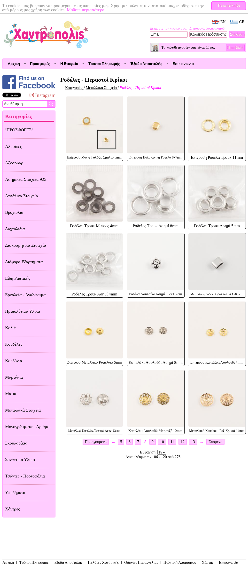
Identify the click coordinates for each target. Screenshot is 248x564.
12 (183, 442)
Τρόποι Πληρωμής (104, 64)
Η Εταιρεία (69, 64)
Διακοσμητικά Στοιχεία (25, 245)
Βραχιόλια (14, 212)
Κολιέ (10, 327)
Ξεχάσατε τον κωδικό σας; (168, 28)
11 (172, 442)
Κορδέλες (13, 344)
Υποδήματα (15, 492)
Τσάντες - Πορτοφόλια (25, 476)
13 (193, 442)
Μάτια (10, 393)
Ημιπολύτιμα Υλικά (22, 311)
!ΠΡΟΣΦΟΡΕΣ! (19, 129)
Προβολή (235, 47)
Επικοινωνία (183, 64)
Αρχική (14, 64)
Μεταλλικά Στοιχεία (23, 410)
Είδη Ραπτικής (17, 278)
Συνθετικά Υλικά (20, 459)
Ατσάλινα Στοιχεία (21, 195)
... (113, 442)
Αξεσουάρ (14, 162)
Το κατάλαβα (228, 5)
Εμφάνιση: (148, 452)
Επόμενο (215, 442)
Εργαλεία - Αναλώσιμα (25, 294)
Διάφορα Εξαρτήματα (24, 261)
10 (162, 442)
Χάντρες (12, 509)
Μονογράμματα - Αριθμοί (28, 426)
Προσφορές (40, 64)
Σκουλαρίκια (16, 443)
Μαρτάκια (14, 377)
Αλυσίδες (13, 146)
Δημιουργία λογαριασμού (207, 28)
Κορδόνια (13, 360)
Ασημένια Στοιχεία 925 (25, 179)
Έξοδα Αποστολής (146, 64)
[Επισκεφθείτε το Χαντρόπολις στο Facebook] (28, 89)
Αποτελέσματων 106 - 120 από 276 (152, 457)
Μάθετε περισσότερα (85, 9)
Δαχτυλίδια (15, 228)
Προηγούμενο (96, 442)
